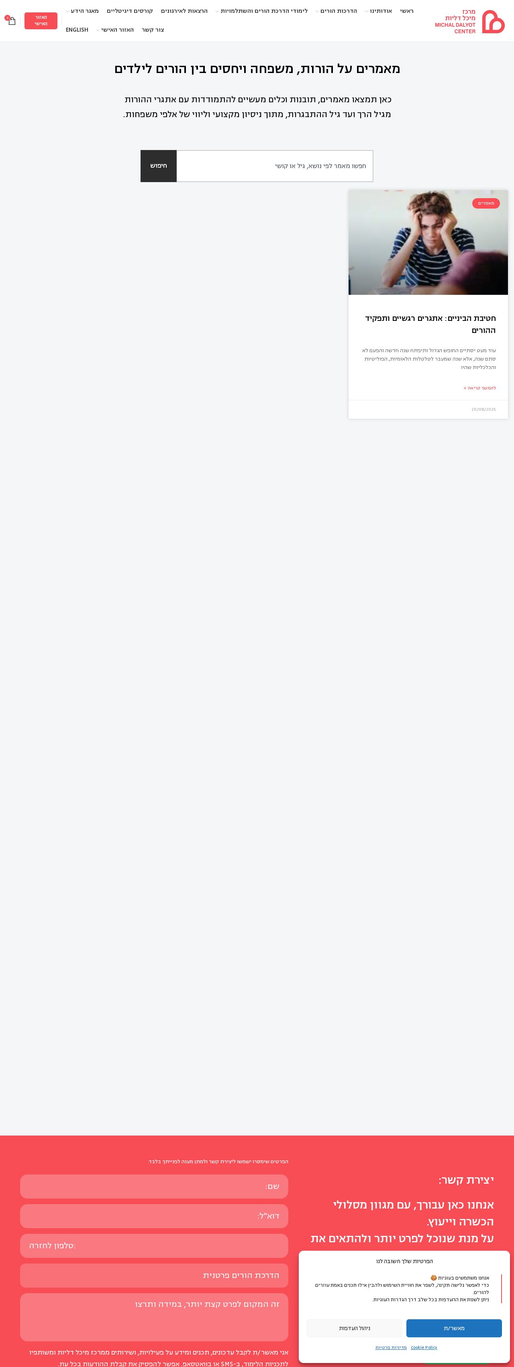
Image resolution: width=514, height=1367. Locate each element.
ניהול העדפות (354, 1328)
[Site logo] (470, 20)
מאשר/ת (454, 1328)
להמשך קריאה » (480, 388)
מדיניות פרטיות (391, 1348)
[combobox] (266, 166)
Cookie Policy (424, 1348)
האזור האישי (41, 20)
